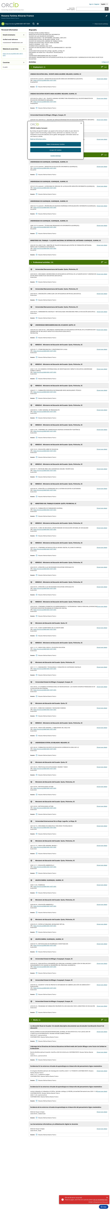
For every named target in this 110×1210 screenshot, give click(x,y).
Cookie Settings (56, 156)
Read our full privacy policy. (38, 139)
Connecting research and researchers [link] (12, 10)
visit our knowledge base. (100, 1199)
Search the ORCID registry (71, 8)
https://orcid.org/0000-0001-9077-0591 (44, 80)
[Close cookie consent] (81, 123)
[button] (105, 62)
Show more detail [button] (102, 79)
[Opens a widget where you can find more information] (103, 1207)
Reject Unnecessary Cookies (56, 144)
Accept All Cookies (56, 150)
